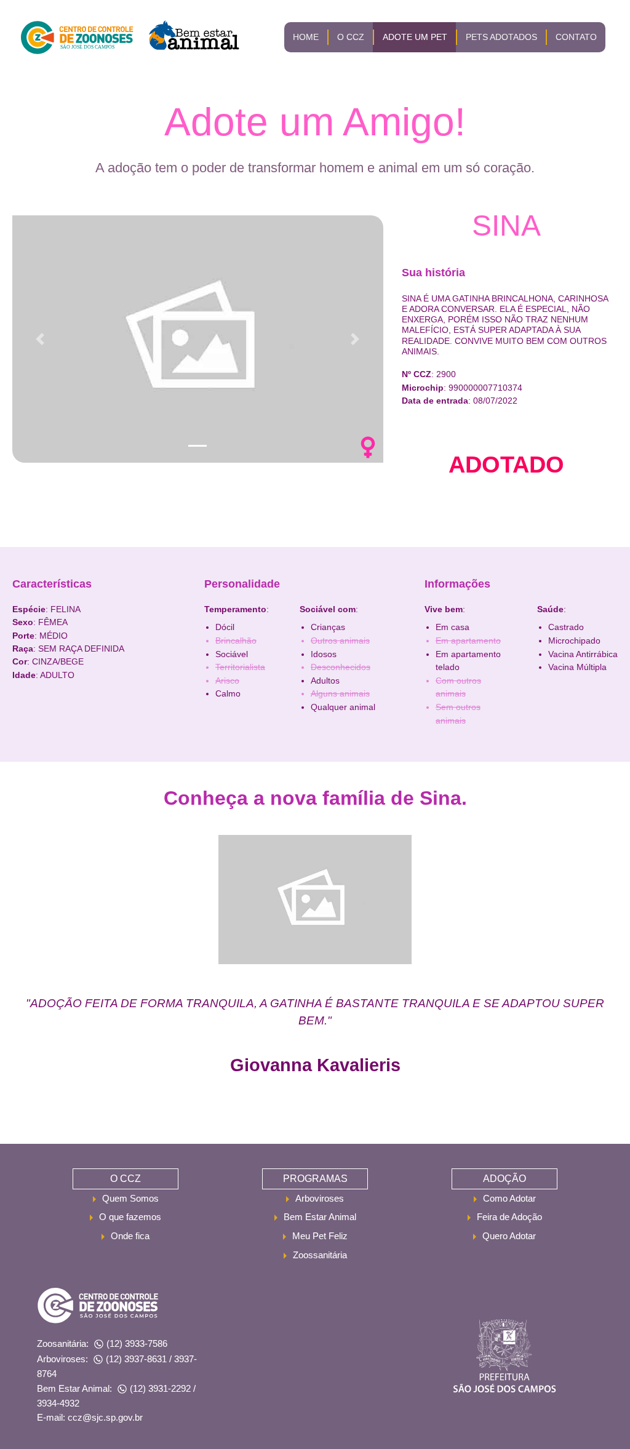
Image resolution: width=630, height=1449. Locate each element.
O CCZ (350, 37)
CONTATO (576, 37)
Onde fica (130, 1236)
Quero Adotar (509, 1236)
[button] (40, 339)
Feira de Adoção (509, 1216)
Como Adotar (509, 1198)
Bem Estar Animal (320, 1216)
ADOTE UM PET (415, 37)
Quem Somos (130, 1198)
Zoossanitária (320, 1255)
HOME (306, 37)
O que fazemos (130, 1216)
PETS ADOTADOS (501, 37)
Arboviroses (319, 1198)
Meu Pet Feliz (320, 1236)
